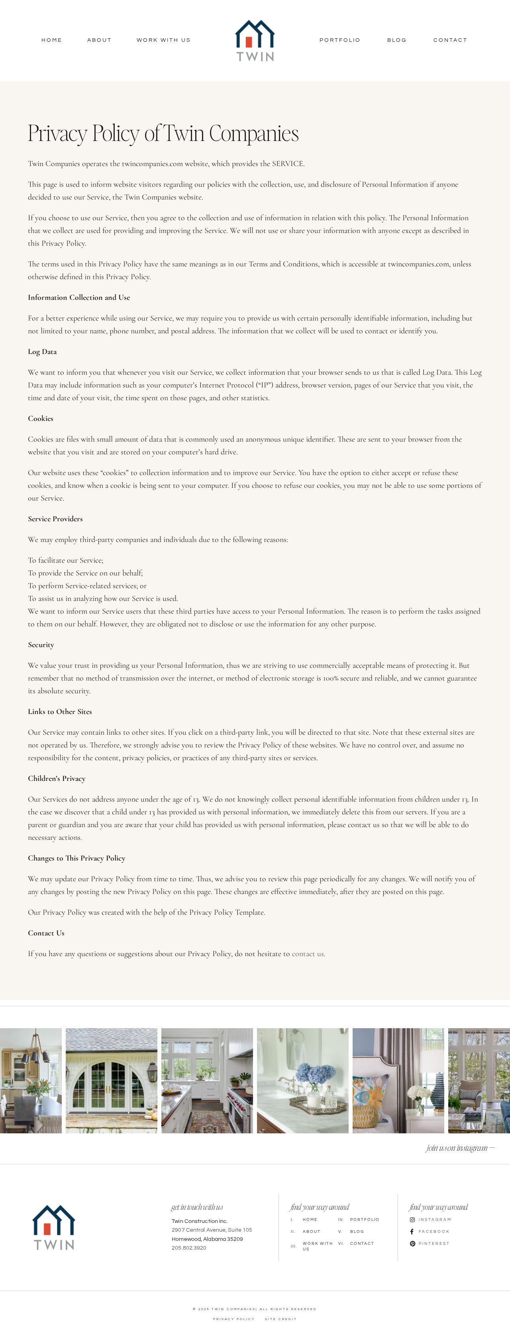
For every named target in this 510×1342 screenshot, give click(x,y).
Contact (451, 40)
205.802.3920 (189, 1248)
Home (52, 40)
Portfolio (340, 40)
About (99, 40)
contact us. (309, 954)
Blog (397, 40)
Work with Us (312, 1246)
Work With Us (164, 40)
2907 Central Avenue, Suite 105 (212, 1230)
